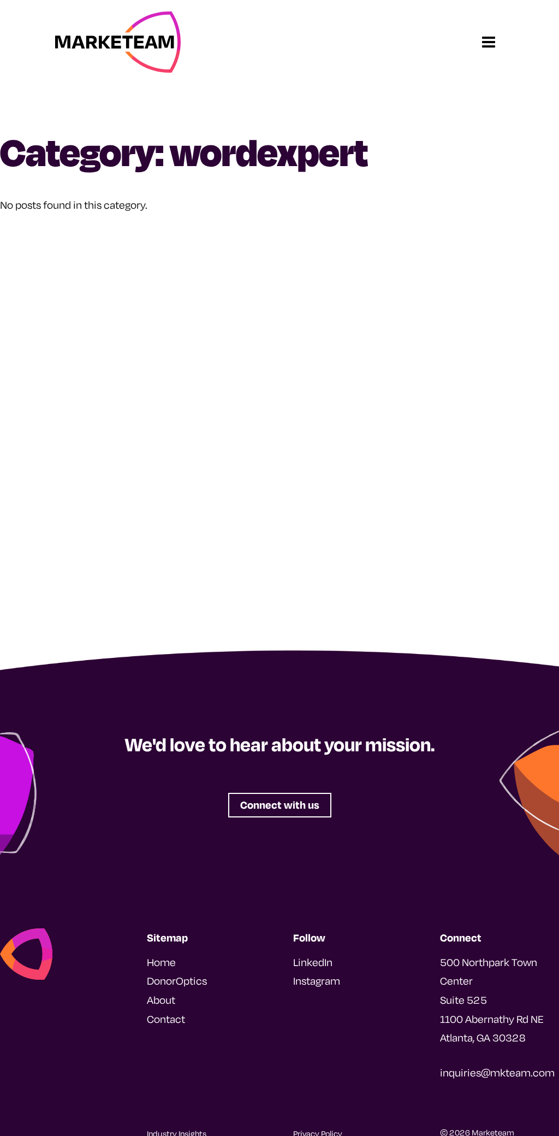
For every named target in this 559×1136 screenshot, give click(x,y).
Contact (166, 1019)
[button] (279, 805)
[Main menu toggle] (488, 42)
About (161, 999)
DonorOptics (177, 980)
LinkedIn (312, 962)
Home (161, 962)
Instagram (316, 980)
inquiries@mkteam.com (497, 1072)
